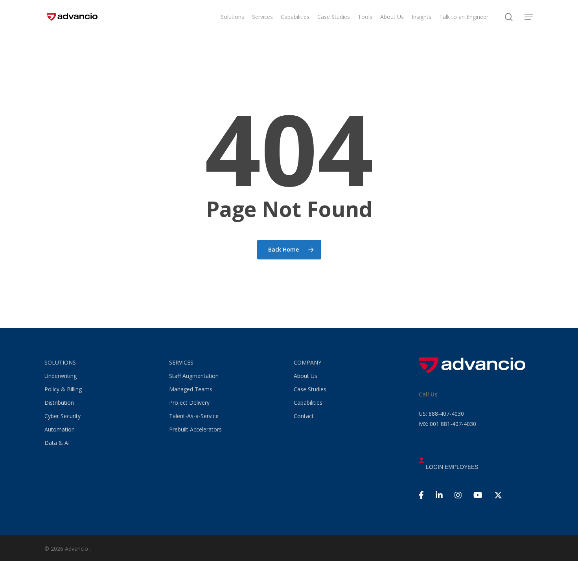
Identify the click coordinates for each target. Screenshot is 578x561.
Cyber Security (62, 416)
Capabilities (308, 402)
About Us (305, 376)
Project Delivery (189, 402)
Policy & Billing (63, 389)
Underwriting (60, 376)
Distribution (59, 402)
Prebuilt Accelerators (195, 429)
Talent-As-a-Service (194, 416)
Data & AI (57, 442)
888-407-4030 (441, 413)
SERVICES (181, 362)
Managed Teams (190, 389)
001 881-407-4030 (447, 424)
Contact (304, 416)
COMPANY (307, 362)
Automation (59, 429)
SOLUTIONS (60, 362)
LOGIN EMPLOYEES (451, 467)
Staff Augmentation (194, 376)
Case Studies (310, 389)
